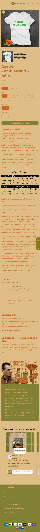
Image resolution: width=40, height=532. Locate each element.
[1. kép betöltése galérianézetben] (7, 56)
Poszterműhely (22, 531)
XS (4, 96)
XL (30, 96)
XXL (5, 100)
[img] (20, 451)
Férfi (13, 88)
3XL (13, 100)
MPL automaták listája (10, 331)
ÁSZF (6, 492)
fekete (15, 108)
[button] (2, 3)
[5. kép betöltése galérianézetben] (20, 56)
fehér (5, 108)
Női (4, 88)
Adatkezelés (8, 497)
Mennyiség (4, 112)
